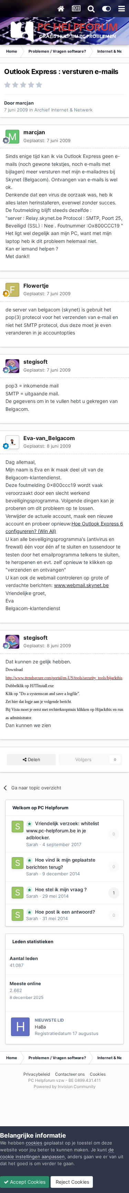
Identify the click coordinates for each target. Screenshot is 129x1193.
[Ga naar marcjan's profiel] (12, 136)
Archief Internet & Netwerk (63, 110)
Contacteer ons (70, 1074)
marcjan (24, 103)
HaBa (40, 1027)
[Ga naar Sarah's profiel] (17, 826)
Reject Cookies (71, 1182)
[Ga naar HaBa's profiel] (20, 1027)
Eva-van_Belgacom (49, 438)
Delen (33, 759)
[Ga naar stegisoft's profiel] (12, 366)
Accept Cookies (27, 1182)
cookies (34, 1143)
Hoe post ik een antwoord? (65, 912)
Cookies (98, 1074)
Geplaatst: (47, 140)
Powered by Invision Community (65, 1086)
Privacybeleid (36, 1074)
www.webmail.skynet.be (81, 585)
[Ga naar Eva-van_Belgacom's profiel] (12, 442)
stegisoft (35, 361)
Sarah (32, 844)
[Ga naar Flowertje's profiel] (12, 290)
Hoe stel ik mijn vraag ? (61, 889)
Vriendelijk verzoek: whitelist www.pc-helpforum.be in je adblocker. (62, 830)
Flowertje (36, 285)
